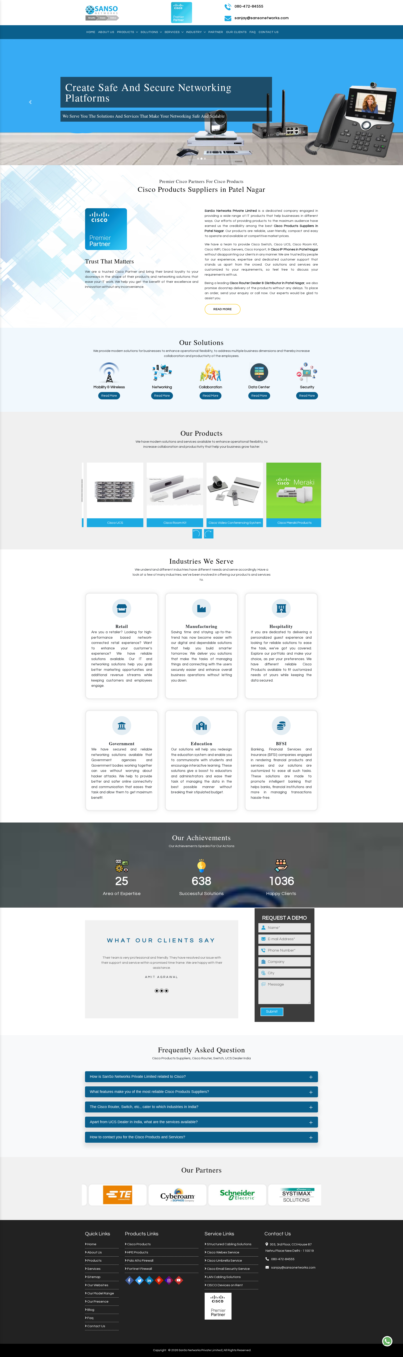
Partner (215, 32)
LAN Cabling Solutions (223, 1277)
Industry (194, 32)
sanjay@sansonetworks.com (293, 1267)
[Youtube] (178, 1280)
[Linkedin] (149, 1280)
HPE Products (137, 1252)
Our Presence (98, 1301)
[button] (30, 102)
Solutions (149, 32)
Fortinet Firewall (139, 1268)
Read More (222, 309)
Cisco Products (139, 1244)
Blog (90, 1309)
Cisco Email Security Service (228, 1268)
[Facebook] (129, 1280)
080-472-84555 (249, 6)
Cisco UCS (112, 522)
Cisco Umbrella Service (224, 1260)
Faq (253, 32)
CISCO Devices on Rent (224, 1285)
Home (90, 32)
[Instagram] (169, 1280)
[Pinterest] (159, 1280)
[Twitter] (139, 1280)
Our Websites (97, 1285)
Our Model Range (100, 1293)
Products (125, 32)
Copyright (159, 1350)
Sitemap (94, 1277)
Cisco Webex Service (222, 1252)
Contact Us (269, 32)
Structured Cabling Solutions (228, 1244)
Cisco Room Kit (171, 522)
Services (172, 32)
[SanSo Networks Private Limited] (102, 12)
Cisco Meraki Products (291, 522)
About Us (106, 32)
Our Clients (236, 32)
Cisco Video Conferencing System (231, 522)
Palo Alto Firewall (140, 1260)
